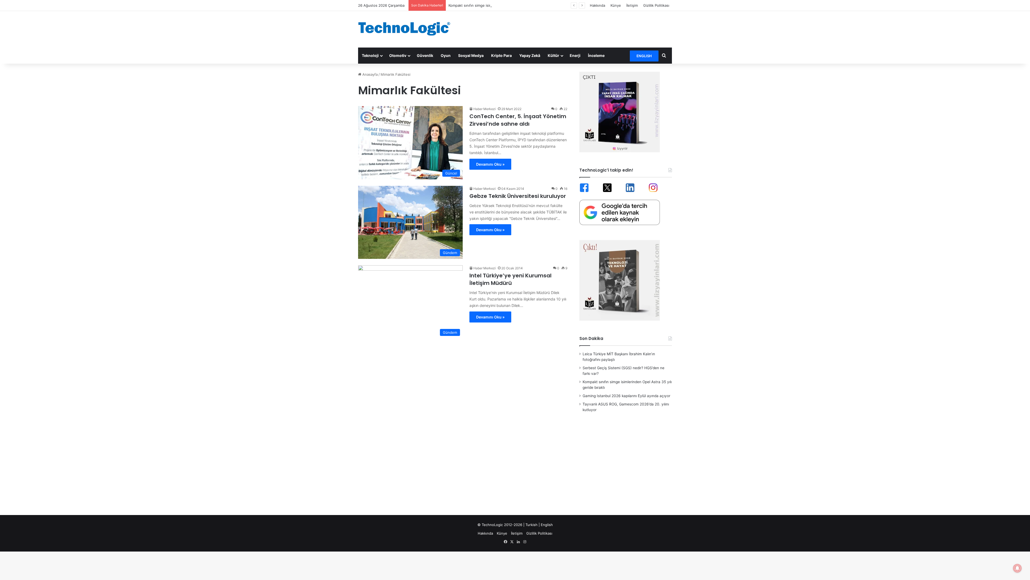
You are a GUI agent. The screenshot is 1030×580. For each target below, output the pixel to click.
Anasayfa (369, 74)
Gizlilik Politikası (656, 5)
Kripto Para (501, 55)
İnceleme (596, 55)
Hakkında (597, 5)
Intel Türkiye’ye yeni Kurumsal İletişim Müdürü (510, 279)
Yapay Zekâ (529, 55)
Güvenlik (425, 55)
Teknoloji (370, 55)
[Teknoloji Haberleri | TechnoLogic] (407, 29)
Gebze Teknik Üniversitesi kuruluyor (517, 196)
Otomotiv (397, 55)
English (547, 525)
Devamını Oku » (490, 164)
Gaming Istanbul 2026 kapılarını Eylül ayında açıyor (626, 396)
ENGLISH (644, 56)
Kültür (553, 55)
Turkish (531, 525)
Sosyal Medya (471, 55)
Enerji (575, 55)
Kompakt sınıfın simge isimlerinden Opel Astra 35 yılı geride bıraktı (503, 5)
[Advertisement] (568, 28)
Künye (615, 5)
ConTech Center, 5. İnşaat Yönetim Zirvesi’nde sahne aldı (517, 120)
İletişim (632, 5)
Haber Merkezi (484, 109)
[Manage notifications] (1017, 568)
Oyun (446, 55)
